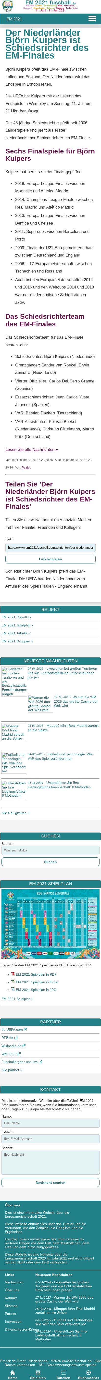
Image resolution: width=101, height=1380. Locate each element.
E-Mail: (6, 1132)
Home (12, 1378)
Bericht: (7, 1148)
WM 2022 (8, 1054)
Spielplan (38, 1378)
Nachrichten (14, 1282)
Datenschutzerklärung (22, 1329)
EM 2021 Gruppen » (17, 641)
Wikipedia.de (11, 1046)
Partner (10, 1314)
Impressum (13, 1321)
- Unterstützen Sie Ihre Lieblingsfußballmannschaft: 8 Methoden (61, 1335)
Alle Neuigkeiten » (15, 813)
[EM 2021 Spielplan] (50, 957)
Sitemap (11, 1306)
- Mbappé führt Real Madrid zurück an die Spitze (65, 1311)
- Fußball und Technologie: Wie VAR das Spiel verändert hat (64, 1322)
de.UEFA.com (12, 1029)
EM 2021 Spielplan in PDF (36, 974)
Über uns (12, 1290)
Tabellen (63, 1378)
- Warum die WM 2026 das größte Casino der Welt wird (76, 701)
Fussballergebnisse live (19, 1062)
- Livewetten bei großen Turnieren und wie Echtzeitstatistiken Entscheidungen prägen (62, 673)
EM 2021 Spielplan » (17, 625)
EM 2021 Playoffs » (16, 617)
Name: (6, 1116)
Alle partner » (11, 1070)
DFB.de (7, 1038)
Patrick (26, 467)
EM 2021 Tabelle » (15, 633)
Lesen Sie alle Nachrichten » (31, 449)
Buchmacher (88, 1378)
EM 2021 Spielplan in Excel (37, 982)
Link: (9, 539)
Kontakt (11, 1298)
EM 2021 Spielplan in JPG (36, 990)
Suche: (6, 844)
